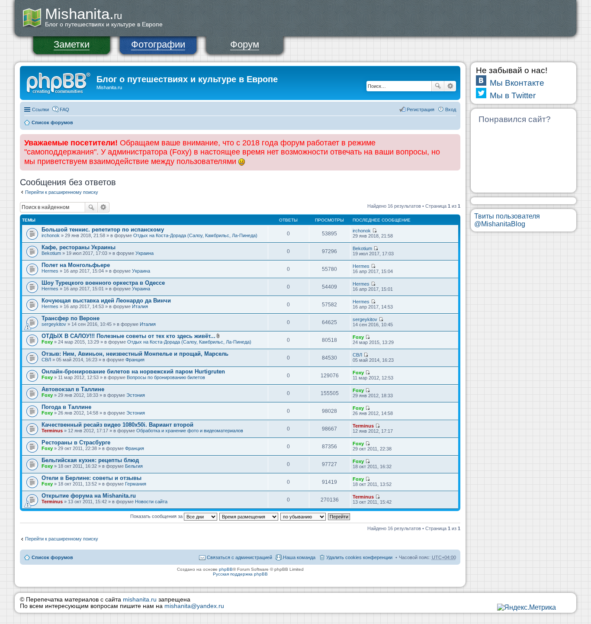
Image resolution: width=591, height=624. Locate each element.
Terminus (52, 430)
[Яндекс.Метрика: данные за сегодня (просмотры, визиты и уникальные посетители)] (526, 607)
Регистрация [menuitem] (420, 109)
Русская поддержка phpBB (240, 574)
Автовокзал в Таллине (73, 389)
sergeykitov (54, 324)
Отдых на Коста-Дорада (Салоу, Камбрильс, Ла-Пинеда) (195, 235)
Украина (144, 253)
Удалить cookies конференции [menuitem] (359, 557)
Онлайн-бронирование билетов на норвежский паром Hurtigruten (133, 371)
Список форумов (52, 122)
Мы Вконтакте (517, 82)
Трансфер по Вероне (71, 318)
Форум (244, 44)
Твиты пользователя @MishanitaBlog (507, 220)
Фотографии (158, 44)
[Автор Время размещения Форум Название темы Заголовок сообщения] (249, 516)
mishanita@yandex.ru (194, 606)
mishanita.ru (140, 599)
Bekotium (51, 253)
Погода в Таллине (66, 407)
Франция (135, 359)
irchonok (51, 235)
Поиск (437, 86)
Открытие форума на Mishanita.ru (89, 495)
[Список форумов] (59, 82)
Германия (135, 483)
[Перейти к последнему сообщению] (374, 230)
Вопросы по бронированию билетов (166, 377)
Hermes (50, 270)
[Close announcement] (453, 141)
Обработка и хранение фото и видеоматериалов (189, 430)
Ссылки (40, 109)
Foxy (47, 341)
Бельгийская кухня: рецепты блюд (90, 460)
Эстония (135, 395)
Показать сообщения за (157, 516)
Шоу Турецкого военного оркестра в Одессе (103, 283)
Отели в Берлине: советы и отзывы (91, 478)
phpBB (226, 569)
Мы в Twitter (513, 95)
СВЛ (46, 359)
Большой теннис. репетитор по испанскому (103, 229)
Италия (140, 306)
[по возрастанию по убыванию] (303, 516)
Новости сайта (151, 501)
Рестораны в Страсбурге (76, 442)
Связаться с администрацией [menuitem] (239, 557)
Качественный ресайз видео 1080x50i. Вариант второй (117, 424)
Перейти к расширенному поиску (61, 192)
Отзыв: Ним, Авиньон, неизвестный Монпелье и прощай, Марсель (135, 354)
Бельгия (134, 466)
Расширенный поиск (450, 86)
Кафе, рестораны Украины (79, 247)
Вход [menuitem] (450, 109)
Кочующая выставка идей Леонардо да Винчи (106, 300)
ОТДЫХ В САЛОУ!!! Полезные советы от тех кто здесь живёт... (128, 336)
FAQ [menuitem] (64, 109)
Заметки (72, 44)
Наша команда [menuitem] (299, 557)
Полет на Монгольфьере (76, 265)
